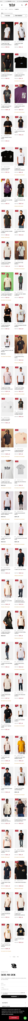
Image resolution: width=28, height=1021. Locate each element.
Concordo (14, 1017)
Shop (6, 9)
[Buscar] (22, 5)
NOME (2, 983)
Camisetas (11, 9)
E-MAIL (2, 987)
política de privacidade (7, 1014)
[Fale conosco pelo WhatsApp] (25, 1018)
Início (2, 9)
